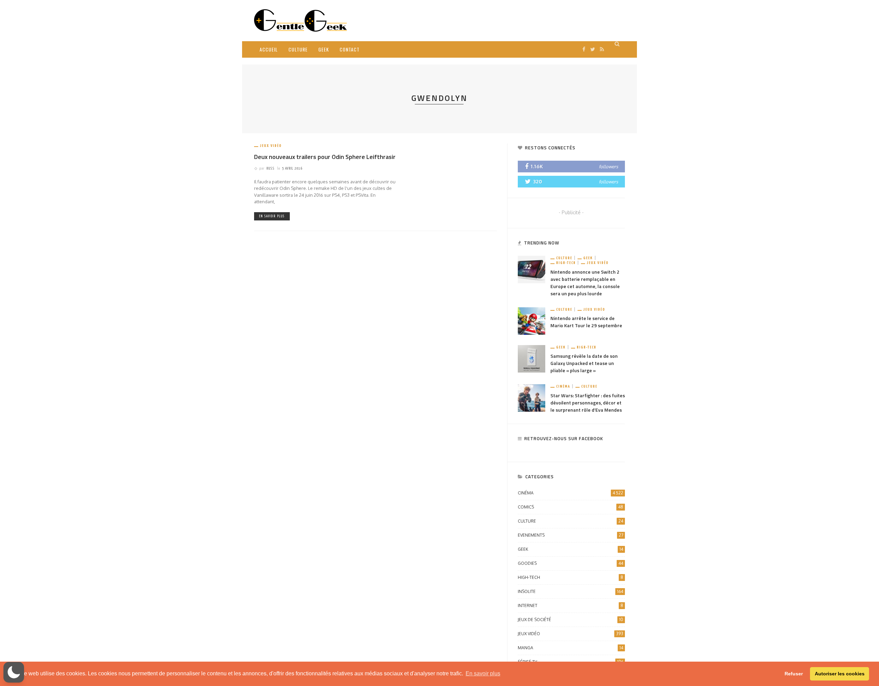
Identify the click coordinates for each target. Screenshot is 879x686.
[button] (13, 672)
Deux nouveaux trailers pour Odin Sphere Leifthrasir (325, 156)
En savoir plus (272, 216)
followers (608, 166)
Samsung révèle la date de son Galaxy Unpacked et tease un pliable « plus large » (584, 363)
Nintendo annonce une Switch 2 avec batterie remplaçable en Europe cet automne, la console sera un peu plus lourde (585, 282)
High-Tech (566, 263)
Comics (570, 507)
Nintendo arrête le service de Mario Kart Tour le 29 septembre (586, 322)
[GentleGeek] (300, 20)
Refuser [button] (794, 673)
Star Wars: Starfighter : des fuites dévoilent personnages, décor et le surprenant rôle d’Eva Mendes (587, 402)
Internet (570, 605)
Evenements (570, 535)
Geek (323, 49)
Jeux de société (570, 619)
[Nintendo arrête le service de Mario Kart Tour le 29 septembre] (531, 320)
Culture (298, 49)
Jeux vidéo (271, 146)
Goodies (570, 563)
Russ (270, 168)
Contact (349, 49)
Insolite (570, 591)
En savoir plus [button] (483, 673)
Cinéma (563, 386)
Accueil (269, 49)
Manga (570, 647)
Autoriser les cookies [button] (840, 673)
